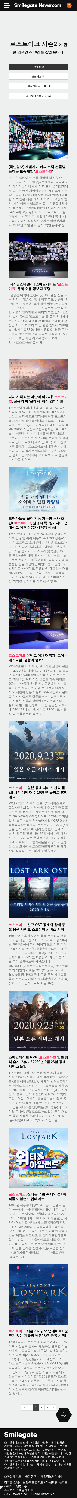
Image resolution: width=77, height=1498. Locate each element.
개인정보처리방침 (52, 1476)
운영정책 (30, 1476)
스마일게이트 (12, 1476)
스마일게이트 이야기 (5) (38, 86)
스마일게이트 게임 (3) (38, 95)
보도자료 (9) (38, 76)
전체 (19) (38, 66)
